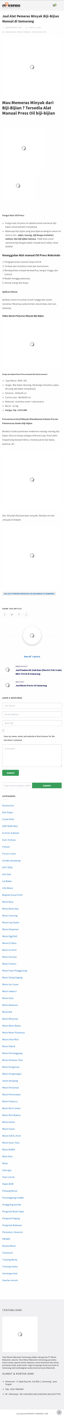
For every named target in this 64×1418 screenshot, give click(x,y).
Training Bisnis (9, 1259)
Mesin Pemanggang (12, 1053)
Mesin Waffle (8, 1149)
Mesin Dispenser (10, 929)
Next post (20, 682)
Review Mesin (9, 1245)
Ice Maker (7, 881)
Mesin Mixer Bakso (11, 1025)
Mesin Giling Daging (12, 977)
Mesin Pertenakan (11, 1094)
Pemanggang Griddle (13, 1197)
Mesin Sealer (8, 1121)
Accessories (8, 805)
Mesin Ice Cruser (10, 984)
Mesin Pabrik (8, 1046)
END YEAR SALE (10, 826)
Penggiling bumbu (11, 1204)
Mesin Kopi (7, 998)
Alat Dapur (7, 812)
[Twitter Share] (12, 614)
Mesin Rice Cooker (11, 1108)
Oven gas (6, 1170)
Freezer (6, 846)
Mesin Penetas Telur (12, 1060)
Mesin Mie (7, 1011)
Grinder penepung (11, 860)
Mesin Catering (10, 915)
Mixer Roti (7, 1156)
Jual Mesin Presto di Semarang (31, 685)
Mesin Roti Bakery (11, 1115)
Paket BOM (8, 1183)
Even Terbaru (9, 839)
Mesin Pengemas (10, 1066)
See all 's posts (32, 656)
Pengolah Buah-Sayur (13, 1211)
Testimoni (7, 1252)
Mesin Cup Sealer (10, 922)
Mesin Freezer (9, 963)
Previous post (22, 666)
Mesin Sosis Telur (11, 1142)
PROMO (6, 1238)
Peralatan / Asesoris (12, 1232)
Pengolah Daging (11, 1218)
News (5, 1163)
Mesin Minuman (10, 1018)
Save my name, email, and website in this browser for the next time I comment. (29, 738)
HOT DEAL (7, 867)
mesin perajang (10, 1080)
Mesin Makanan (10, 1004)
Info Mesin (7, 887)
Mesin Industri (39, 32)
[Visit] (32, 635)
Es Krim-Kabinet (10, 832)
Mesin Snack (8, 1128)
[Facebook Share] (4, 614)
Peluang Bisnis (9, 1190)
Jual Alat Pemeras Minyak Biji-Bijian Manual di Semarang (29, 594)
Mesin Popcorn (9, 1101)
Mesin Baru (11, 32)
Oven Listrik (8, 1177)
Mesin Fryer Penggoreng (14, 970)
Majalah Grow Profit (12, 894)
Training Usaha (10, 1266)
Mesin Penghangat (11, 1073)
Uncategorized (9, 1273)
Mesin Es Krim (9, 949)
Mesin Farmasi (24, 32)
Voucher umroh (10, 1280)
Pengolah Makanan (12, 1225)
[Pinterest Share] (19, 614)
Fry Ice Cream (9, 853)
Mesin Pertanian (10, 1087)
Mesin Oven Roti (10, 1039)
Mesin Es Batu (9, 943)
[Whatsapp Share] (26, 614)
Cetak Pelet (8, 819)
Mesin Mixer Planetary (13, 1032)
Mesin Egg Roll (9, 936)
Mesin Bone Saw (10, 908)
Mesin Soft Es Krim (11, 1135)
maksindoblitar (13, 27)
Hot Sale (6, 874)
